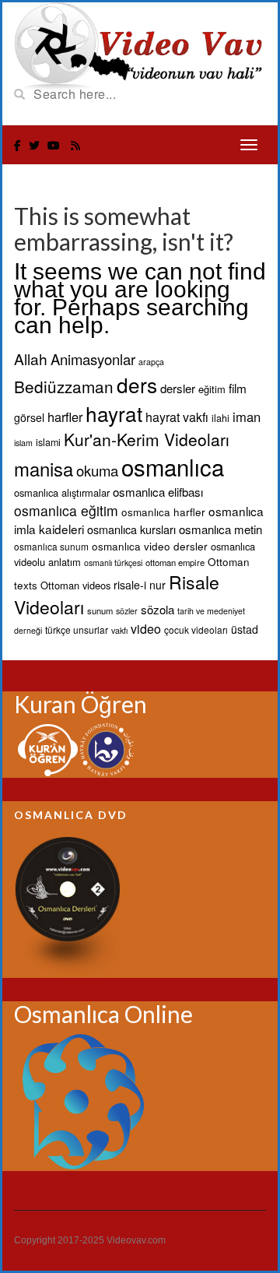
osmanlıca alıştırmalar (62, 492)
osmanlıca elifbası (158, 492)
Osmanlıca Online (103, 1014)
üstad (244, 629)
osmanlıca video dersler (150, 546)
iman (247, 416)
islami (48, 442)
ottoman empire (175, 562)
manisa (43, 468)
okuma (97, 470)
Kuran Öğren (80, 704)
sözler (127, 611)
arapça (151, 361)
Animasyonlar (93, 359)
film (238, 387)
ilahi (220, 418)
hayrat (114, 413)
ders (137, 384)
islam (23, 442)
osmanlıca (172, 466)
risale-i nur (140, 585)
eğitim (212, 389)
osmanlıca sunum (51, 546)
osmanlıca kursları (131, 529)
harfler (64, 416)
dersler (177, 388)
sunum (100, 610)
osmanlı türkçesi (113, 562)
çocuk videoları (196, 629)
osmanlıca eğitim (66, 510)
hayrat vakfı (176, 417)
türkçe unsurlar (76, 629)
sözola (157, 609)
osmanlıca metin (220, 529)
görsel (29, 417)
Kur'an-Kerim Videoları (146, 439)
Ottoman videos (75, 585)
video (146, 629)
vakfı (119, 630)
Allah (30, 358)
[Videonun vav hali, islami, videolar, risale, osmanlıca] (140, 45)
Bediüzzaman (64, 386)
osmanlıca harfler (163, 511)
